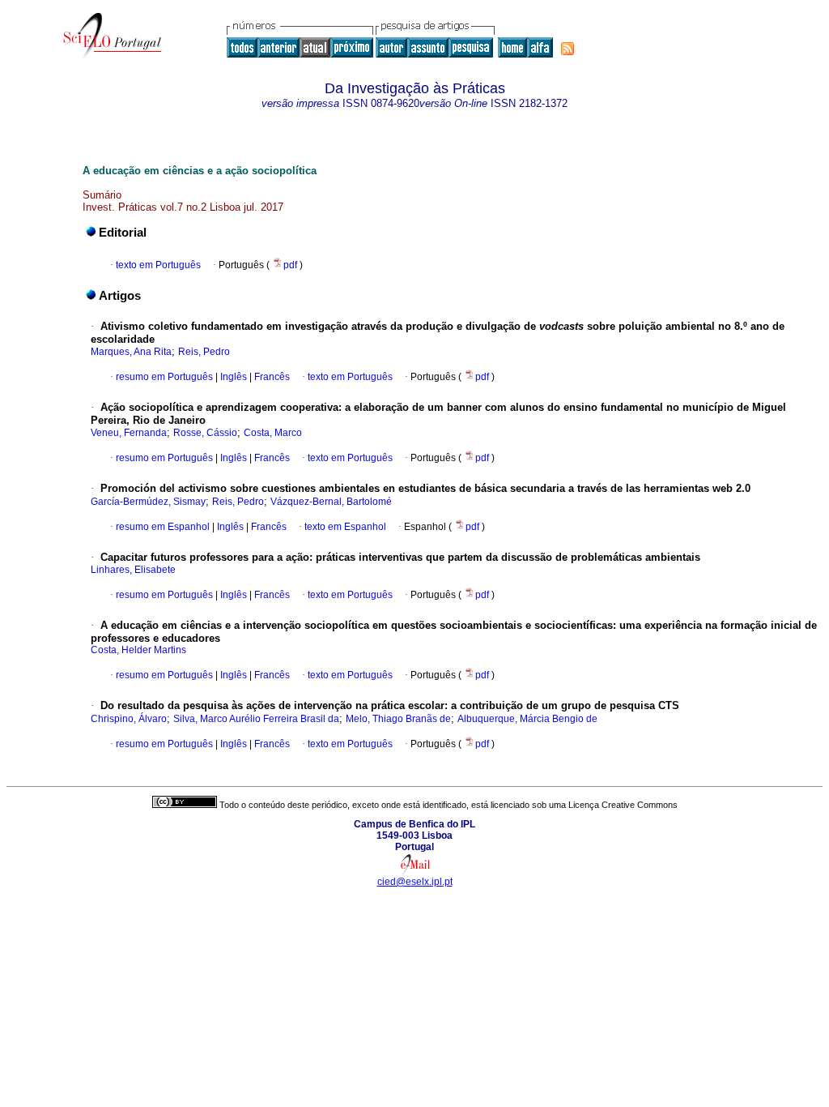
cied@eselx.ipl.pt (415, 881)
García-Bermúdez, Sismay (148, 501)
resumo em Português (164, 377)
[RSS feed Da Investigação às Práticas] (567, 48)
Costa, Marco (273, 432)
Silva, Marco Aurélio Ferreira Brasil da (256, 718)
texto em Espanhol (345, 526)
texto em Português (158, 265)
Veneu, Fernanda (129, 432)
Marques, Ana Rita (131, 351)
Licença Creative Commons (623, 805)
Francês (271, 377)
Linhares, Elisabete (133, 569)
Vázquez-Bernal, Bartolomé (331, 501)
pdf (291, 265)
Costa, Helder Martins (138, 650)
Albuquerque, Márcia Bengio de (527, 718)
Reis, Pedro (204, 351)
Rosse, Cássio (205, 432)
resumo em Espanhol (163, 526)
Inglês (232, 377)
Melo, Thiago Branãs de (398, 718)
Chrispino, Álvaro (129, 718)
